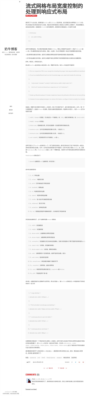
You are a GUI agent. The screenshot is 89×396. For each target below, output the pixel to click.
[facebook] (72, 362)
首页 (11, 106)
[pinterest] (83, 362)
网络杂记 (34, 15)
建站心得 (28, 15)
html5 (43, 357)
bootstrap (33, 357)
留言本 (11, 110)
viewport (59, 357)
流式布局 (73, 357)
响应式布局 (66, 357)
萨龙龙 (33, 379)
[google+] (79, 362)
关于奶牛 (11, 113)
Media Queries (51, 357)
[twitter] (75, 362)
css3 (39, 357)
